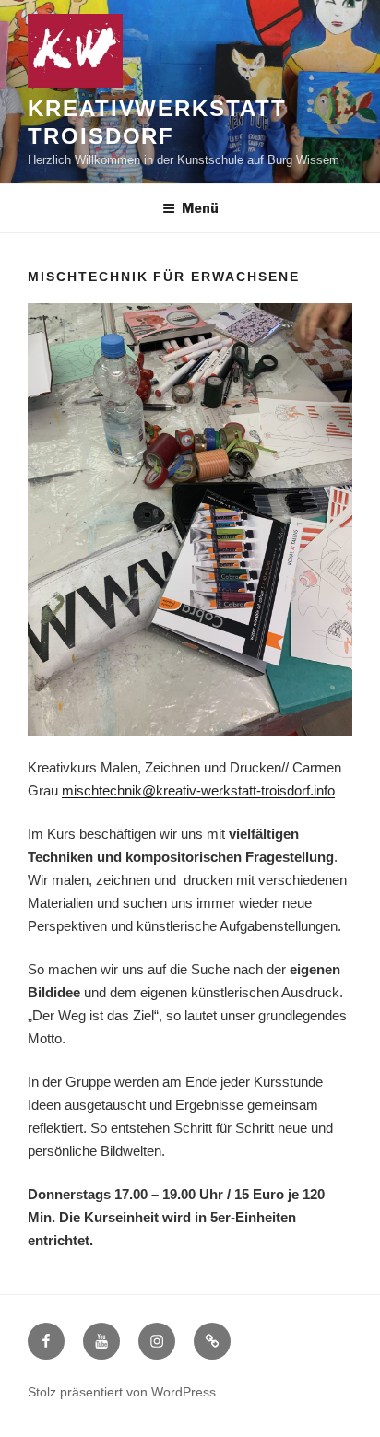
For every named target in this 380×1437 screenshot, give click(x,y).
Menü (200, 208)
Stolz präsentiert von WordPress (122, 1391)
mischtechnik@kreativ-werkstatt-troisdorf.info (198, 790)
